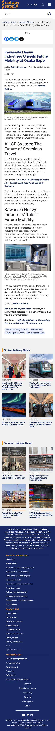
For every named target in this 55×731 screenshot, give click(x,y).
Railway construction (14, 642)
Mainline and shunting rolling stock (20, 567)
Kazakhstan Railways (14, 621)
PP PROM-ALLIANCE (35, 723)
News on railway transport (17, 308)
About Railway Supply (27, 688)
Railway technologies (35, 333)
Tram (8, 646)
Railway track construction (16, 592)
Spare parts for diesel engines (18, 576)
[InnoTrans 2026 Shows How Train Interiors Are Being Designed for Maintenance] (14, 365)
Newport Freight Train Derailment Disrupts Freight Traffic (38, 478)
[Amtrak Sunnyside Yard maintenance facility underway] (14, 496)
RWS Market (11, 675)
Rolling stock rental (13, 580)
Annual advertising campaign (17, 679)
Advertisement (12, 667)
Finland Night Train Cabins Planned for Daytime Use (13, 423)
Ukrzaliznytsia (11, 617)
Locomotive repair (13, 629)
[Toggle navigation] (49, 5)
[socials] (23, 715)
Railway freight (12, 638)
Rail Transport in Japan (15, 333)
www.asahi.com (20, 303)
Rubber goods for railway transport (20, 600)
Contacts (27, 684)
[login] (42, 4)
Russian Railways (12, 625)
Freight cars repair (13, 588)
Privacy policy (27, 701)
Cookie (27, 706)
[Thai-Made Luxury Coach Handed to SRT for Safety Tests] (41, 405)
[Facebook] (6, 39)
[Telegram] (16, 39)
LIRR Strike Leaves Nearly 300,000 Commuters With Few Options (41, 515)
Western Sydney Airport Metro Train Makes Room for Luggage (40, 385)
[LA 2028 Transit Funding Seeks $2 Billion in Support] (14, 458)
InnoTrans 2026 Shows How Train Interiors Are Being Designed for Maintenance (12, 386)
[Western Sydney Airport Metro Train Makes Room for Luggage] (41, 365)
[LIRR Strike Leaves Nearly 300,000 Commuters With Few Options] (41, 496)
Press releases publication (16, 659)
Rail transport (36, 329)
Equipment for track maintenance (19, 584)
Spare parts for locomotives (17, 572)
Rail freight (10, 559)
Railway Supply (9, 22)
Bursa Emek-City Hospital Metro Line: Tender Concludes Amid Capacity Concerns (26, 182)
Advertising (27, 693)
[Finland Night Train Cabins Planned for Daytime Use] (14, 405)
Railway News (25, 22)
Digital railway (11, 604)
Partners (27, 697)
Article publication (13, 663)
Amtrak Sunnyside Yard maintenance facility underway (12, 515)
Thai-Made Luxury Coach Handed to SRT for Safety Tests (40, 424)
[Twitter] (21, 39)
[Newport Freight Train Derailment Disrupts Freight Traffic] (41, 458)
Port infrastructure (13, 650)
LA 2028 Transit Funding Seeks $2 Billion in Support (13, 477)
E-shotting (10, 671)
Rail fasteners (11, 563)
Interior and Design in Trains (17, 329)
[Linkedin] (11, 39)
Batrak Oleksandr (18, 67)
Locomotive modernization (16, 596)
